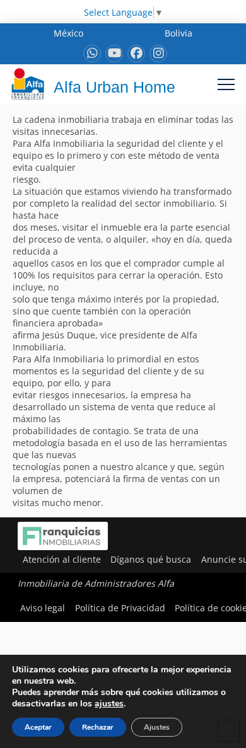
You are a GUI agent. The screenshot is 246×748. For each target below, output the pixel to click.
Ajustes (157, 727)
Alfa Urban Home (114, 87)
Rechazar (98, 727)
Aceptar (38, 727)
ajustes (109, 704)
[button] (226, 84)
